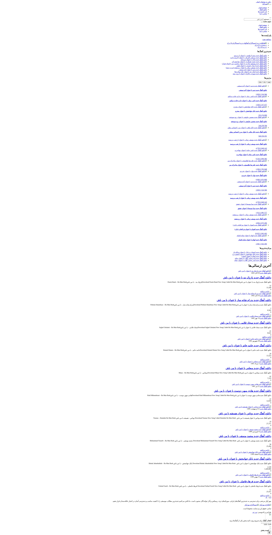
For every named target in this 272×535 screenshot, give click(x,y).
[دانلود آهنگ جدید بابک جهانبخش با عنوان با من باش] (253, 452)
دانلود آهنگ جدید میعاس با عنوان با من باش (248, 368)
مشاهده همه (266, 39)
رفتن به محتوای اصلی (263, 2)
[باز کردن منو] (270, 4)
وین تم (255, 512)
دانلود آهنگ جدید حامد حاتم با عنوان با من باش (246, 345)
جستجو (266, 19)
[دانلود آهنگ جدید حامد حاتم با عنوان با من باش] (254, 339)
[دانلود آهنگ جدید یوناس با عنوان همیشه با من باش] (253, 407)
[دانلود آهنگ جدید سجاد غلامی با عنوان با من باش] (253, 316)
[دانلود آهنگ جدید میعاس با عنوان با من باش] (255, 361)
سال (260, 82)
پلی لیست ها (262, 12)
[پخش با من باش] (270, 314)
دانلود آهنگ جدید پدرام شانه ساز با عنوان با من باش (244, 300)
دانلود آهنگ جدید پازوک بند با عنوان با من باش (247, 277)
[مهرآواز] (265, 4)
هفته (269, 82)
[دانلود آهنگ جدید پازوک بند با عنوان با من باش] (254, 271)
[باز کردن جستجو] (270, 17)
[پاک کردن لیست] (269, 532)
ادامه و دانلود (264, 291)
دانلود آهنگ (263, 9)
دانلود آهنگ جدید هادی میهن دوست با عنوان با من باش (242, 390)
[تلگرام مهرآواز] (265, 505)
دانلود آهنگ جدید (265, 273)
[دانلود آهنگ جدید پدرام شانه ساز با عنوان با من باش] (252, 293)
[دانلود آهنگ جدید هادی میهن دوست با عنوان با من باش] (251, 384)
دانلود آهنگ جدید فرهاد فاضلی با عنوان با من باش (245, 481)
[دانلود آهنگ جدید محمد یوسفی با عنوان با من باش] (253, 429)
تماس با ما (263, 14)
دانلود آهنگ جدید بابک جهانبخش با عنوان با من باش (244, 458)
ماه (265, 82)
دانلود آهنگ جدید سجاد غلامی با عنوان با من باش (245, 322)
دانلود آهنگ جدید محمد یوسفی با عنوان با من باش (245, 436)
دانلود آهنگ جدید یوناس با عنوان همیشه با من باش (244, 413)
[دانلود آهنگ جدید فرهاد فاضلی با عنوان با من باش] (253, 475)
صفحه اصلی (262, 7)
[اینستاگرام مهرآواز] (251, 505)
